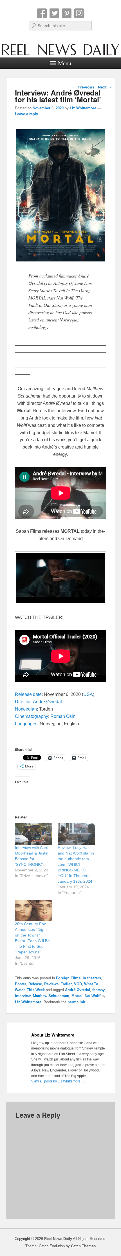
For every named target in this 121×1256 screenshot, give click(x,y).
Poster (20, 984)
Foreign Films (68, 978)
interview (23, 996)
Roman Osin (62, 716)
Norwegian (26, 709)
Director (23, 701)
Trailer (66, 984)
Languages (26, 723)
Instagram (79, 13)
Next (105, 87)
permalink (76, 1002)
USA (88, 694)
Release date (28, 694)
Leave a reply (26, 114)
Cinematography (31, 716)
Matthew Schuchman (51, 996)
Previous (84, 87)
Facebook (42, 13)
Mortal (76, 996)
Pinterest (66, 13)
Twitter (54, 13)
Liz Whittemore (83, 108)
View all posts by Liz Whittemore (58, 1081)
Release (35, 984)
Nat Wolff (92, 996)
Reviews (51, 984)
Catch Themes (83, 1246)
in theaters (92, 978)
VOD (78, 984)
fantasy (98, 990)
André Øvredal (47, 701)
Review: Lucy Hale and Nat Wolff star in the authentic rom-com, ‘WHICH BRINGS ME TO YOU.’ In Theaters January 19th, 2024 (76, 864)
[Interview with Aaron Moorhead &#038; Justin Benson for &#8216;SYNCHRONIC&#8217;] (33, 834)
